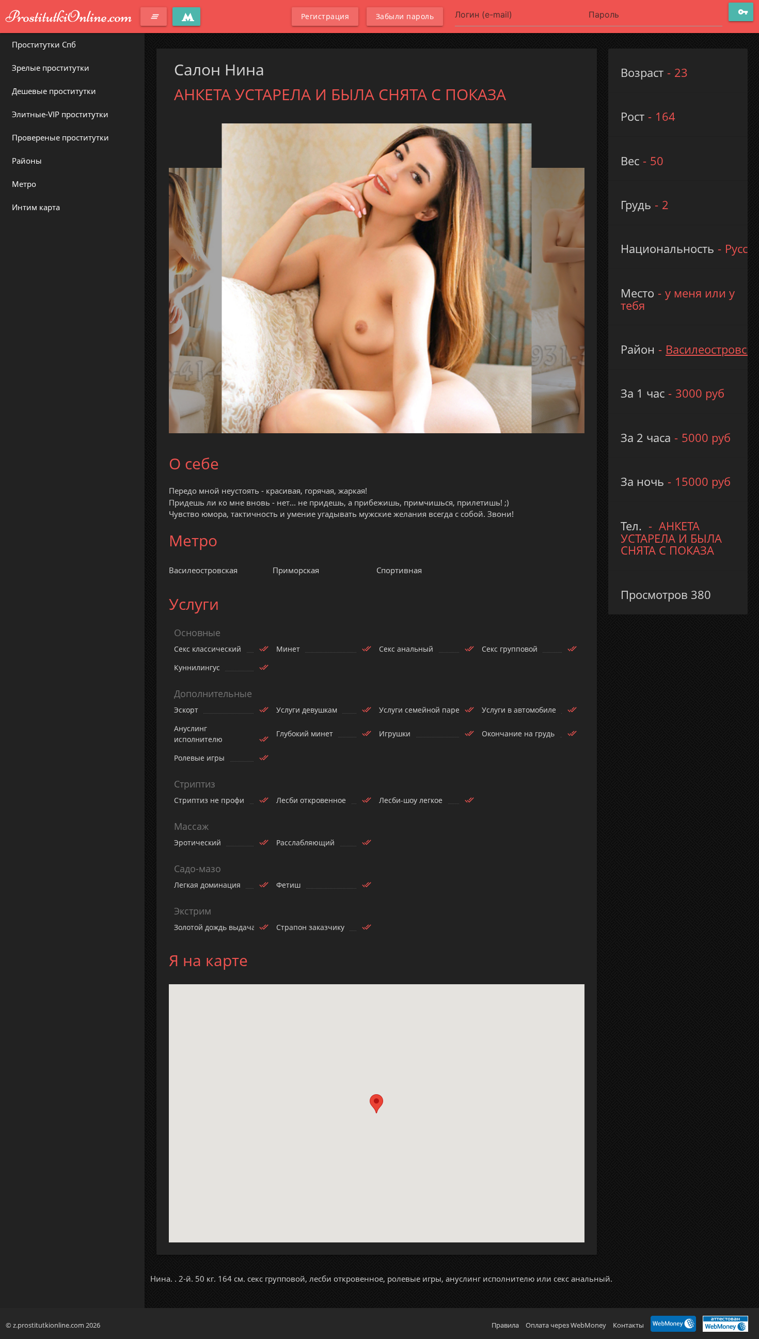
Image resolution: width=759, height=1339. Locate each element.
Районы (27, 160)
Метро (24, 184)
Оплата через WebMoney (566, 1325)
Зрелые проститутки (50, 67)
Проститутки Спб (44, 44)
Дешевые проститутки (54, 91)
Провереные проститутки (60, 137)
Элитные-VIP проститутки (60, 114)
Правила (505, 1325)
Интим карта (36, 207)
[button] (376, 1103)
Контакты (628, 1325)
